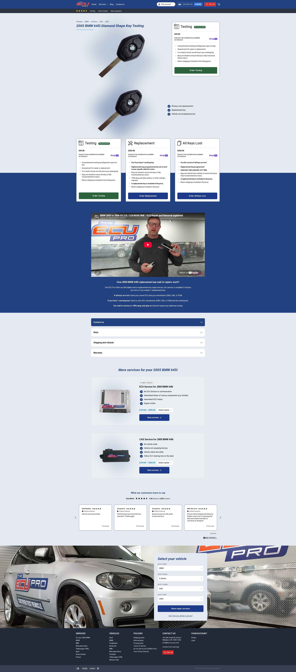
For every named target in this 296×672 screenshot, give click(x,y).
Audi (77, 651)
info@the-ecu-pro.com (170, 643)
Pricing (92, 11)
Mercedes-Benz (82, 646)
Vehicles (79, 22)
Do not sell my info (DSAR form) (145, 649)
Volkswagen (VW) (82, 649)
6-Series (94, 22)
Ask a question (116, 11)
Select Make (162, 564)
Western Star (114, 660)
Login (193, 640)
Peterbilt (112, 654)
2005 (107, 22)
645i (101, 22)
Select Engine (163, 584)
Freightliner (113, 643)
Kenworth (112, 646)
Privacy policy (138, 643)
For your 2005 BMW (83, 638)
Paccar (78, 657)
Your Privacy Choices (141, 651)
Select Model (163, 574)
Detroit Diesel (81, 654)
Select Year (162, 594)
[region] (148, 517)
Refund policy (138, 640)
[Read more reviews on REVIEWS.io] (210, 538)
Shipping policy (139, 638)
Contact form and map (170, 647)
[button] (75, 517)
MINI (77, 643)
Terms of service (140, 646)
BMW (87, 22)
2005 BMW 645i (188, 4)
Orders (193, 638)
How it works (103, 11)
